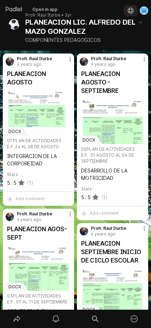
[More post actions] (65, 62)
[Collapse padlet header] (140, 22)
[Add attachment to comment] (10, 199)
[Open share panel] (16, 319)
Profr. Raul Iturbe (42, 15)
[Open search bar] (95, 319)
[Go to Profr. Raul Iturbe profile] (10, 61)
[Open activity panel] (56, 319)
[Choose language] (131, 10)
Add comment (30, 198)
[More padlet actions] (134, 319)
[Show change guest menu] (144, 11)
